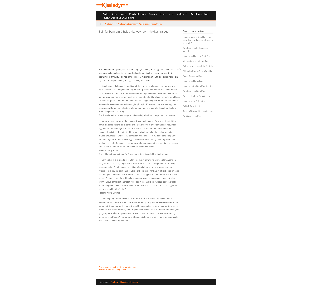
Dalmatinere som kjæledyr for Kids (198, 66)
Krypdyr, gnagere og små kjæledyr (118, 18)
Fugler (106, 14)
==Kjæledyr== (112, 5)
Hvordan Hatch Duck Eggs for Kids (198, 86)
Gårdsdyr (153, 14)
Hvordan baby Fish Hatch (194, 101)
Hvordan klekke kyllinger (193, 81)
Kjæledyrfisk (182, 14)
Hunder (123, 14)
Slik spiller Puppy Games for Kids (197, 71)
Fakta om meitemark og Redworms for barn (117, 267)
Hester (171, 14)
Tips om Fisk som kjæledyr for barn (198, 111)
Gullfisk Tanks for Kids (192, 106)
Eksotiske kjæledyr (137, 14)
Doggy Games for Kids (192, 76)
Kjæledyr (108, 24)
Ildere (162, 14)
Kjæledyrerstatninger (199, 14)
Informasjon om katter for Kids (195, 61)
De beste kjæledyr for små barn (196, 96)
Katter (114, 14)
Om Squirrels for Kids (192, 116)
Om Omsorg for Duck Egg (194, 91)
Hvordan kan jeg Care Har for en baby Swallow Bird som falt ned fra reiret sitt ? (198, 40)
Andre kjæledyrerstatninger (150, 24)
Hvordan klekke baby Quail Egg (196, 56)
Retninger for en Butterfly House (113, 269)
